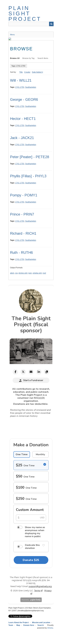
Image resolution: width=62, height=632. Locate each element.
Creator (27, 72)
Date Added (37, 72)
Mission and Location (41, 622)
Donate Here (28, 625)
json (30, 273)
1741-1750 (19, 87)
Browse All (14, 58)
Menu (12, 35)
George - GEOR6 (24, 99)
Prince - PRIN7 (22, 214)
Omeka (50, 628)
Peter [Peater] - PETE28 (29, 157)
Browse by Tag (28, 58)
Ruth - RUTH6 (21, 252)
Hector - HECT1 (23, 119)
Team (10, 625)
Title (21, 72)
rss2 (44, 273)
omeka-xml (37, 273)
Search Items (42, 58)
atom (12, 273)
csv (16, 273)
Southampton (30, 87)
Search (51, 24)
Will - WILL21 (20, 80)
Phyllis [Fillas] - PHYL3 (28, 176)
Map (18, 625)
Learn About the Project (18, 622)
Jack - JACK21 (22, 138)
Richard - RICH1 (23, 233)
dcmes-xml (23, 273)
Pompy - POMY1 (23, 195)
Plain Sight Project (24, 13)
